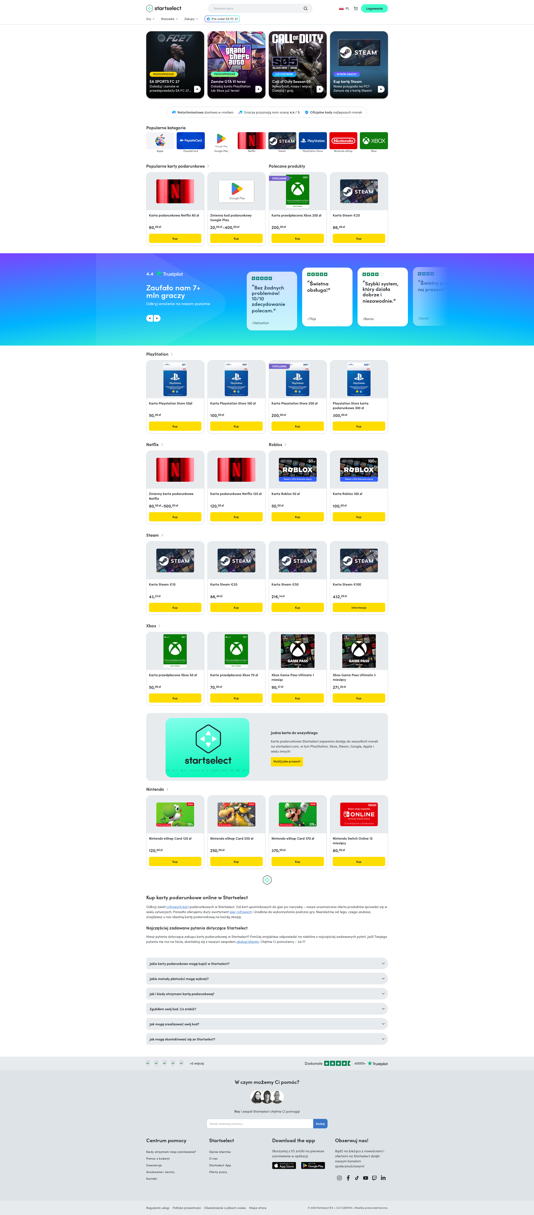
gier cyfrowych (241, 912)
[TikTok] (357, 1178)
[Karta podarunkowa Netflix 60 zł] (175, 191)
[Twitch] (374, 1178)
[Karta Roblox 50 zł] (298, 469)
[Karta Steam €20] (359, 191)
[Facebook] (348, 1178)
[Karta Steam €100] (359, 560)
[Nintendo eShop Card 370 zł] (298, 814)
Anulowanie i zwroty (160, 1172)
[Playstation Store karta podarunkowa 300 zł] (358, 379)
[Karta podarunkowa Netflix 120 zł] (236, 470)
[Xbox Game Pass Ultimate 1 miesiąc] (298, 651)
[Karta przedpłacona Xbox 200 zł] (297, 191)
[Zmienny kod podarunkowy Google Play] (236, 191)
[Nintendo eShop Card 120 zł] (175, 814)
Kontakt (151, 1179)
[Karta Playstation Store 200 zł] (297, 379)
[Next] (157, 318)
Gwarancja (154, 1165)
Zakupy (189, 19)
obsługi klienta (247, 941)
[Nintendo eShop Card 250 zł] (236, 814)
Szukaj (320, 1123)
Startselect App (220, 1165)
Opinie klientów (220, 1152)
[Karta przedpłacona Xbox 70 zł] (236, 651)
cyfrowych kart (177, 906)
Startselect (221, 1140)
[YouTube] (365, 1178)
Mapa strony (257, 1208)
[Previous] (149, 318)
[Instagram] (339, 1178)
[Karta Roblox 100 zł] (359, 469)
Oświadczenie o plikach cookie (225, 1208)
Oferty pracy (218, 1172)
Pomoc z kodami (158, 1158)
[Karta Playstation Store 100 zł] (236, 379)
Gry (148, 19)
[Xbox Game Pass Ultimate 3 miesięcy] (359, 651)
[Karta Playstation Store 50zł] (175, 379)
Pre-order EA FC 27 (225, 19)
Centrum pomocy (166, 1140)
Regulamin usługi (157, 1208)
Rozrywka (167, 19)
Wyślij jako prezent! (286, 761)
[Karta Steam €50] (298, 560)
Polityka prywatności (187, 1208)
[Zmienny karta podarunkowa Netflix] (175, 470)
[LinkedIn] (383, 1178)
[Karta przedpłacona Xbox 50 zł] (175, 651)
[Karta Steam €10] (175, 560)
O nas (213, 1158)
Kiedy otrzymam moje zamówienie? (171, 1152)
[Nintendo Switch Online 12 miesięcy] (359, 814)
